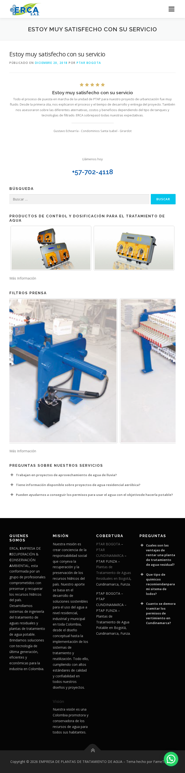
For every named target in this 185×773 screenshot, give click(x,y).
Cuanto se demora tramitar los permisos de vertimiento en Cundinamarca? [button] (161, 613)
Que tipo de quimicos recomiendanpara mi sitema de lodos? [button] (160, 584)
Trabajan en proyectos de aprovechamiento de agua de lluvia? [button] (66, 475)
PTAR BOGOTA (89, 63)
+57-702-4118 (92, 172)
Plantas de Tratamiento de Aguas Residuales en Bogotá (113, 573)
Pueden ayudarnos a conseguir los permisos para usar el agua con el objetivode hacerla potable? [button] (94, 495)
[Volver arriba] (92, 750)
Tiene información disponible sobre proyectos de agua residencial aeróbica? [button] (78, 485)
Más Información (22, 278)
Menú (171, 9)
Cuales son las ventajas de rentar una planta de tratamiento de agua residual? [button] (160, 555)
